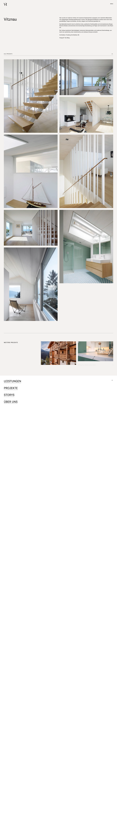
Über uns (11, 401)
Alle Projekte (8, 53)
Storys (9, 395)
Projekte (11, 388)
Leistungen (12, 381)
